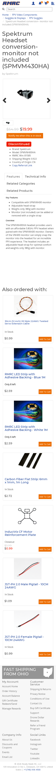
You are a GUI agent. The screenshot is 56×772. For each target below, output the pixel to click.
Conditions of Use (39, 698)
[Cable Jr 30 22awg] (28, 306)
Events (5, 752)
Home (5, 14)
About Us (7, 739)
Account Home (10, 686)
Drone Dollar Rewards (37, 719)
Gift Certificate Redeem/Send (10, 702)
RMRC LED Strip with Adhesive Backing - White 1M (26, 428)
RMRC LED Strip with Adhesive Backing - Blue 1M (25, 375)
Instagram (35, 744)
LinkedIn (34, 758)
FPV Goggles (36, 18)
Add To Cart (45, 339)
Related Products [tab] (20, 190)
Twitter (34, 749)
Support (34, 712)
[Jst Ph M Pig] (28, 568)
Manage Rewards (11, 708)
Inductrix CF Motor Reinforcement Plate (20, 533)
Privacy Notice (37, 694)
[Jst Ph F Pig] (28, 621)
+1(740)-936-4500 (32, 769)
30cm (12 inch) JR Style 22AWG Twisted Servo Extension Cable (26, 322)
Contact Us (36, 703)
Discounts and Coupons (10, 746)
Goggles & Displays (15, 18)
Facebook (35, 739)
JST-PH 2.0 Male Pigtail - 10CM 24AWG (26, 586)
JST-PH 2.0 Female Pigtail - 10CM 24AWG (24, 638)
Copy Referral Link (22, 165)
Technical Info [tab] (35, 176)
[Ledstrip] (28, 358)
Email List (7, 757)
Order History (9, 691)
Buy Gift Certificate (40, 708)
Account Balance (11, 695)
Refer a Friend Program (37, 727)
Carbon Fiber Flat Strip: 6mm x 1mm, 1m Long (26, 480)
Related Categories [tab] (21, 183)
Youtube (34, 753)
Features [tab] (13, 176)
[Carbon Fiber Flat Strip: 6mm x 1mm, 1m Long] (28, 463)
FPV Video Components (24, 14)
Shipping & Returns (40, 689)
